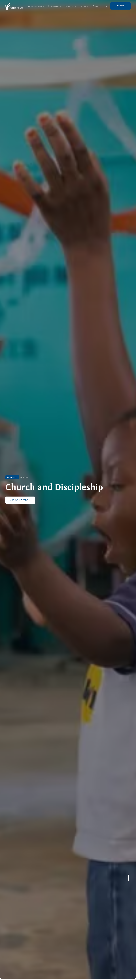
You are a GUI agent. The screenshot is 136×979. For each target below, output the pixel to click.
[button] (36, 6)
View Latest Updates (20, 500)
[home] (14, 6)
